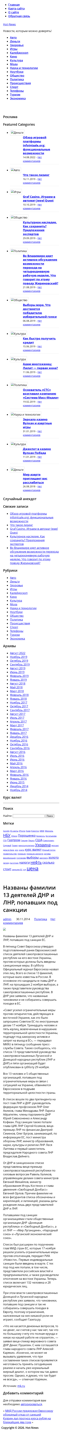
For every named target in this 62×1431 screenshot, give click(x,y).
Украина (43, 844)
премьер (22, 854)
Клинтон (35, 831)
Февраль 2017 (19, 729)
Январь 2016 (18, 778)
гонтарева (21, 858)
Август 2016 (17, 752)
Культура (16, 60)
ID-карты (14, 831)
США (38, 840)
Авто (13, 37)
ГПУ (5, 840)
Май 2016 (16, 763)
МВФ (42, 831)
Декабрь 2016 (19, 737)
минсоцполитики (26, 845)
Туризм (15, 94)
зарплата (43, 858)
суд (24, 869)
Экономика (18, 98)
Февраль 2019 (19, 676)
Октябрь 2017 (19, 706)
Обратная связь (19, 16)
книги (21, 850)
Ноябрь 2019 (18, 657)
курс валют (33, 849)
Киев (28, 831)
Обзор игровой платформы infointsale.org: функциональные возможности (36, 145)
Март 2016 (17, 771)
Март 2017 (17, 725)
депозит (55, 845)
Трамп (15, 845)
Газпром (13, 840)
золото (53, 857)
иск (16, 850)
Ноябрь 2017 (18, 702)
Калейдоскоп (19, 53)
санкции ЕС (17, 869)
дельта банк (8, 850)
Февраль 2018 (19, 695)
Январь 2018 (18, 699)
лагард (6, 863)
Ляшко (31, 840)
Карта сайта (16, 8)
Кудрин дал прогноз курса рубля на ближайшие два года (27, 1420)
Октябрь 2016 (19, 744)
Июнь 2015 (17, 782)
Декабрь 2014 (19, 786)
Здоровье (17, 45)
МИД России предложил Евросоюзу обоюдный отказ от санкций (28, 1412)
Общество (17, 75)
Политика (17, 79)
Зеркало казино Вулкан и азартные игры (37, 423)
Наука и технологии (24, 68)
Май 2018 (16, 687)
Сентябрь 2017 (20, 710)
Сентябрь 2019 (20, 664)
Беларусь (40, 836)
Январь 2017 (18, 733)
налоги (24, 862)
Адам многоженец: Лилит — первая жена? (40, 366)
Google (6, 831)
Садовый (7, 845)
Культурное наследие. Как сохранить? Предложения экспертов (40, 228)
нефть (36, 862)
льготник (14, 863)
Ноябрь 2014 (18, 790)
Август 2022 (17, 653)
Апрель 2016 (18, 767)
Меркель (49, 831)
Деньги (15, 41)
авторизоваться (31, 1404)
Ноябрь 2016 (18, 740)
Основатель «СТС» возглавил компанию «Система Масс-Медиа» (41, 393)
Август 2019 (17, 668)
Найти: (7, 816)
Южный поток (48, 850)
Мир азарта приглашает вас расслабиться (35, 478)
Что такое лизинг (36, 175)
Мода (14, 64)
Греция (24, 840)
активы (47, 854)
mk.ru (21, 1386)
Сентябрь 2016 (20, 748)
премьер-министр (35, 854)
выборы (33, 857)
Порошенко (27, 835)
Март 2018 (17, 691)
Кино (13, 56)
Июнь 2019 (17, 672)
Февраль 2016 (19, 775)
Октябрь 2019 (19, 661)
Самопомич (48, 840)
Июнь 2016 (17, 759)
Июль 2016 (17, 756)
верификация (9, 858)
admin (7, 919)
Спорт (14, 87)
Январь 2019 (18, 680)
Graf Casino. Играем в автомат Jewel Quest (39, 199)
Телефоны (17, 91)
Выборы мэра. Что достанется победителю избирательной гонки (40, 311)
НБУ (7, 835)
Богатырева (51, 836)
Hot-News (9, 24)
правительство (10, 854)
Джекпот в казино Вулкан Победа (37, 451)
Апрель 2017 (18, 721)
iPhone (22, 831)
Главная (14, 5)
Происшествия (20, 83)
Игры (13, 49)
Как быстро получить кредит (39, 340)
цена (32, 868)
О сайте (13, 12)
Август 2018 (17, 683)
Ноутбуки (16, 72)
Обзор (14, 836)
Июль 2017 (17, 718)
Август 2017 (17, 714)
